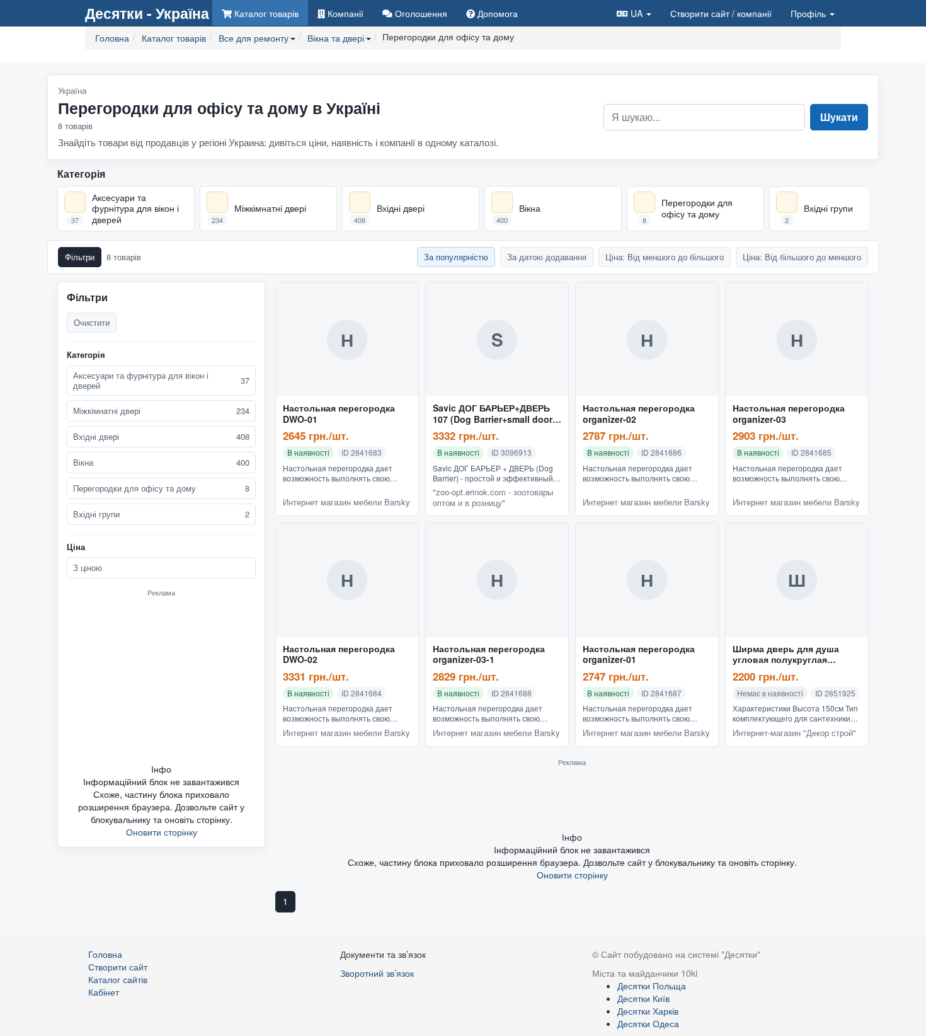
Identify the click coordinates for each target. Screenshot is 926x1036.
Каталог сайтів (117, 979)
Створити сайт (721, 13)
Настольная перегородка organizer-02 (639, 414)
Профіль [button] (809, 13)
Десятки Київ (643, 998)
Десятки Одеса (648, 1023)
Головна (105, 954)
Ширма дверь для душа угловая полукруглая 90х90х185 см (786, 654)
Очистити (92, 322)
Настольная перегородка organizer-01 (639, 654)
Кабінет (103, 992)
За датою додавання (546, 257)
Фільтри (79, 257)
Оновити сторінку (161, 832)
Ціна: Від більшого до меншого (802, 257)
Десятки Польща (651, 985)
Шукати (839, 117)
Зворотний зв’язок (377, 973)
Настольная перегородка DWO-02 (339, 654)
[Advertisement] (161, 680)
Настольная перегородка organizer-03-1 (489, 654)
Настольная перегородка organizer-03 (789, 414)
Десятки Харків (647, 1010)
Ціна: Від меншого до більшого (664, 257)
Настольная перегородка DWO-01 (339, 414)
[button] (634, 13)
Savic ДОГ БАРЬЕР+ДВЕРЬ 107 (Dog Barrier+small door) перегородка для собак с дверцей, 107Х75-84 (494, 414)
